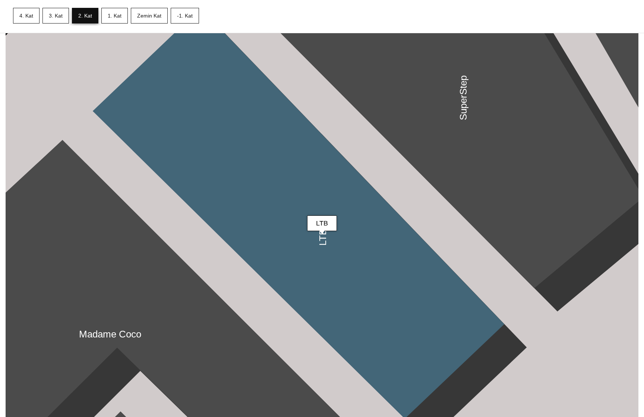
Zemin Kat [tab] (149, 16)
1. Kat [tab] (114, 16)
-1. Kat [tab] (185, 16)
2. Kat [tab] (85, 16)
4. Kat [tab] (26, 16)
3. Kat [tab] (56, 16)
